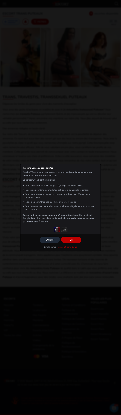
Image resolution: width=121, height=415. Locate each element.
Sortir (50, 239)
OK (71, 239)
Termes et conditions (66, 246)
